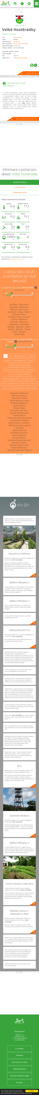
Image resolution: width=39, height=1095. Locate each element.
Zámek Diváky (19, 408)
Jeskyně (33, 379)
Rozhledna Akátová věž (19, 445)
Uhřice (15, 332)
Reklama (19, 1055)
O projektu (19, 1048)
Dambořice (11, 312)
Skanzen (31, 361)
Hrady (11, 374)
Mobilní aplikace (19, 1069)
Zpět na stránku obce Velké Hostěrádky (27, 119)
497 (15, 53)
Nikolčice (11, 327)
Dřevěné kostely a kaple (11, 379)
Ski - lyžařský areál (19, 361)
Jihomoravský (17, 37)
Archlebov (14, 304)
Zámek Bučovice (19, 437)
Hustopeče (17, 41)
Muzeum (6, 388)
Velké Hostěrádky (19, 29)
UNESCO (8, 361)
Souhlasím (32, 1091)
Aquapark (31, 356)
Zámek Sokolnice (19, 430)
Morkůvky (14, 322)
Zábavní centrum (17, 388)
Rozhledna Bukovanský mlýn (19, 440)
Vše (5, 356)
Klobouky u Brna (19, 314)
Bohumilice (23, 304)
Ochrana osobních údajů (19, 1076)
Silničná (11, 329)
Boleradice (14, 307)
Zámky (19, 374)
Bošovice (13, 309)
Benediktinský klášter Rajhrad (19, 450)
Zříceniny (27, 374)
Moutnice (23, 322)
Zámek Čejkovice (19, 435)
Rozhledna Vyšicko (19, 442)
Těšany (27, 329)
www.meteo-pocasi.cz (17, 259)
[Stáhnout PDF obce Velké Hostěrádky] (32, 65)
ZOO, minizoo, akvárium (17, 356)
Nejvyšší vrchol (13, 383)
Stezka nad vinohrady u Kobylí (19, 418)
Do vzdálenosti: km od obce (17, 288)
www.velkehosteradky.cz (21, 58)
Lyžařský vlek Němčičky (19, 413)
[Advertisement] (19, 146)
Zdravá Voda (19, 334)
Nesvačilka (24, 324)
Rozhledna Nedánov (19, 403)
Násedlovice (14, 324)
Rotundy (24, 379)
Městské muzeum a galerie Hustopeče (19, 426)
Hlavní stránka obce (32, 73)
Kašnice (27, 312)
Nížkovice (20, 327)
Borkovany (24, 307)
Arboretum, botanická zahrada (14, 370)
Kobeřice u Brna (14, 317)
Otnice (27, 327)
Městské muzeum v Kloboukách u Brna (19, 396)
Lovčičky (14, 319)
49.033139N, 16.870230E (21, 43)
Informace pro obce (19, 1062)
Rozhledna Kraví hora (19, 410)
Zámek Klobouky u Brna (19, 400)
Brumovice (23, 309)
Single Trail (34, 383)
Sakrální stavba (31, 388)
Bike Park (24, 383)
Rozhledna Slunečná (19, 433)
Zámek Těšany (19, 405)
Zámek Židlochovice (19, 447)
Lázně (4, 383)
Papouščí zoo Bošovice (19, 393)
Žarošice (22, 332)
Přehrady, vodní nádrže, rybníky (19, 365)
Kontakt (19, 1082)
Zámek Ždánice (19, 415)
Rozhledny (31, 370)
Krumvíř (26, 317)
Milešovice (23, 319)
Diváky (20, 312)
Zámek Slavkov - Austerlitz (19, 423)
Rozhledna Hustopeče (19, 420)
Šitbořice (19, 329)
